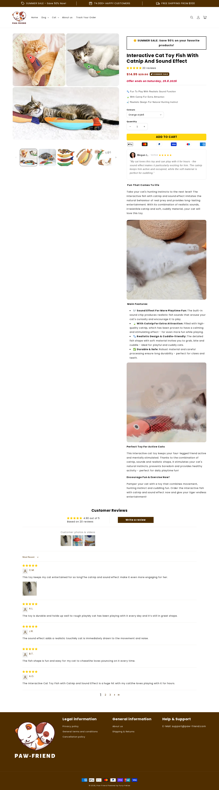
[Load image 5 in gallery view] (103, 157)
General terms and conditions (80, 731)
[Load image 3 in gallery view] (65, 157)
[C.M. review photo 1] (29, 588)
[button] (191, 17)
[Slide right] (116, 157)
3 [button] (110, 695)
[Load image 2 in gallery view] (47, 157)
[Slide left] (16, 157)
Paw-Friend (102, 785)
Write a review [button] (136, 520)
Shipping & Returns (123, 731)
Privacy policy (71, 726)
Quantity (132, 121)
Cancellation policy (74, 736)
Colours (131, 109)
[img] (30, 565)
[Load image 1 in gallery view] (28, 157)
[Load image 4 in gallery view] (84, 157)
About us (117, 726)
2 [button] (105, 695)
